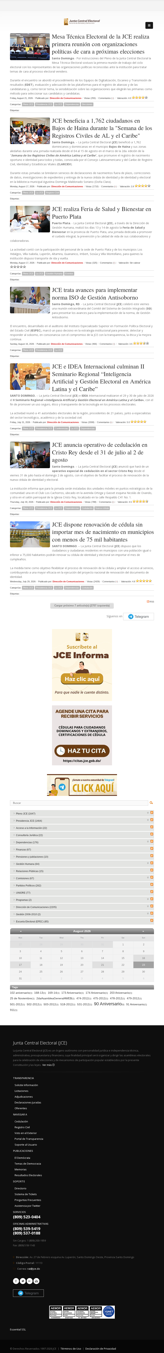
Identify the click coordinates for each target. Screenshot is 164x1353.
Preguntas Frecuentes (28, 1200)
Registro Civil (52, 192)
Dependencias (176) (27, 842)
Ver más (47, 1065)
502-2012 (34, 1004)
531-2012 (84, 1004)
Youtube (36, 1281)
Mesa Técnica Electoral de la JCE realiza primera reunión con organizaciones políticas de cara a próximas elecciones (100, 43)
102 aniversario (21, 992)
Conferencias (61, 428)
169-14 (54, 992)
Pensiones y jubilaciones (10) (32, 856)
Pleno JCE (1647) (25, 813)
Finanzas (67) (23, 849)
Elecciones (87, 104)
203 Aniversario (121, 992)
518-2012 (67, 1004)
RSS (152, 601)
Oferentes (21, 1108)
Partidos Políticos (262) (28, 885)
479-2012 (134, 998)
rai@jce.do (33, 1268)
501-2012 (17, 1004)
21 (102, 965)
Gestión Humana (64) (27, 864)
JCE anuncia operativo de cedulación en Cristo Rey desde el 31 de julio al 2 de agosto (99, 451)
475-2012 (100, 998)
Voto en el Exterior (26, 1133)
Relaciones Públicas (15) (29, 871)
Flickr (30, 1281)
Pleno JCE (28, 104)
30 (82, 944)
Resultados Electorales (28, 1175)
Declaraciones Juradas (28, 1102)
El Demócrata (22, 1158)
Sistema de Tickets (26, 1194)
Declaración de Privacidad (100, 1348)
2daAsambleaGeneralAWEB (55, 998)
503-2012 (51, 1004)
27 (20, 944)
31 (102, 944)
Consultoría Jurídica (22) (29, 835)
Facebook (16, 1281)
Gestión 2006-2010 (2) (28, 914)
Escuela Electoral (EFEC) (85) (32, 921)
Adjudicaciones (24, 1096)
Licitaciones (21, 1091)
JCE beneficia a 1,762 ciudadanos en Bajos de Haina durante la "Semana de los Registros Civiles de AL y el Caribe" (102, 127)
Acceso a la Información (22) (31, 828)
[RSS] (151, 812)
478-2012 (117, 998)
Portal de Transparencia (29, 1139)
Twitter (23, 1281)
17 (20, 965)
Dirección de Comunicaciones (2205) (36, 907)
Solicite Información (26, 1085)
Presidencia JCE (44, 104)
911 (13, 1010)
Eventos (69, 273)
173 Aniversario (72, 992)
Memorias (21, 1169)
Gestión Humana (54, 273)
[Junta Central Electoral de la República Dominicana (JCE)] (82, 21)
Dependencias (72, 104)
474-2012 (83, 998)
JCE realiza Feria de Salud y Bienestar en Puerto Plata (101, 212)
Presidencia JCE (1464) (29, 820)
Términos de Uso (71, 1348)
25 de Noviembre (22, 998)
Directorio (20, 1188)
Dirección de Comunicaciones (65, 98)
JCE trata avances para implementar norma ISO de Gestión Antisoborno (95, 293)
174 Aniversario (97, 992)
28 (41, 944)
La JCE (58, 104)
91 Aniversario (136, 1004)
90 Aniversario (109, 1004)
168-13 (40, 992)
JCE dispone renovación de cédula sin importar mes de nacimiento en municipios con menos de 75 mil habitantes (103, 531)
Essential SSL (18, 1329)
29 (61, 944)
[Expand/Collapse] (148, 812)
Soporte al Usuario (26, 1144)
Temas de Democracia (28, 1163)
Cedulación (87, 508)
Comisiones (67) (25, 878)
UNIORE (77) (23, 892)
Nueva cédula (102, 508)
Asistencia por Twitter (27, 1206)
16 (143, 958)
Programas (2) (24, 900)
